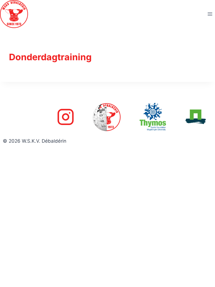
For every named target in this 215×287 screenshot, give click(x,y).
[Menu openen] (210, 14)
